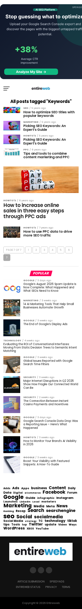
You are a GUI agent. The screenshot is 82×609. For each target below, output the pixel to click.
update (50, 524)
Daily (72, 488)
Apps (25, 488)
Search (36, 510)
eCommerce (33, 493)
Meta (50, 506)
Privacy (51, 587)
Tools (15, 524)
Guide (30, 498)
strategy (31, 521)
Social (24, 516)
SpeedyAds (57, 581)
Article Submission (31, 581)
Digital (18, 493)
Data (7, 492)
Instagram (64, 498)
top (24, 524)
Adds (6, 488)
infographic (45, 498)
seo (9, 516)
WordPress (14, 528)
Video (62, 524)
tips (6, 524)
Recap (21, 511)
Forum (72, 492)
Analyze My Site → (31, 72)
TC (40, 521)
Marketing (17, 505)
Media (39, 506)
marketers (48, 502)
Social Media (13, 521)
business (39, 488)
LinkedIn (25, 502)
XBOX (30, 529)
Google (13, 497)
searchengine (60, 511)
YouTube (42, 528)
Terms (66, 587)
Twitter (36, 524)
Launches (10, 501)
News (62, 506)
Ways (73, 524)
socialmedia (48, 517)
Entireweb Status (28, 587)
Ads (15, 488)
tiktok (72, 521)
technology (55, 521)
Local (36, 502)
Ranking (8, 511)
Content (57, 488)
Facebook (54, 492)
